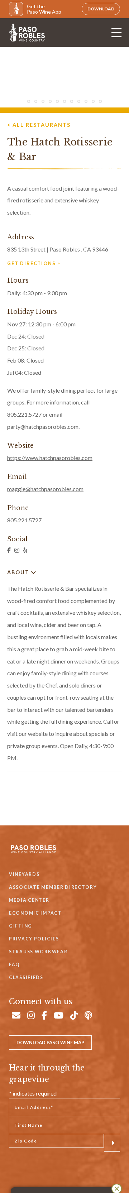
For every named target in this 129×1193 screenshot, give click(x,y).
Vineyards (24, 874)
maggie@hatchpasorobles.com (45, 488)
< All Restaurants (39, 125)
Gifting (20, 926)
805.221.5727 (24, 520)
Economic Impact (35, 913)
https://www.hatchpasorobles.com (49, 457)
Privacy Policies (34, 938)
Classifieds (26, 977)
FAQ (14, 964)
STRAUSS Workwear (38, 951)
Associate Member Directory (53, 887)
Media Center (29, 900)
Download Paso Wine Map (50, 1042)
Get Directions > (34, 263)
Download (100, 8)
